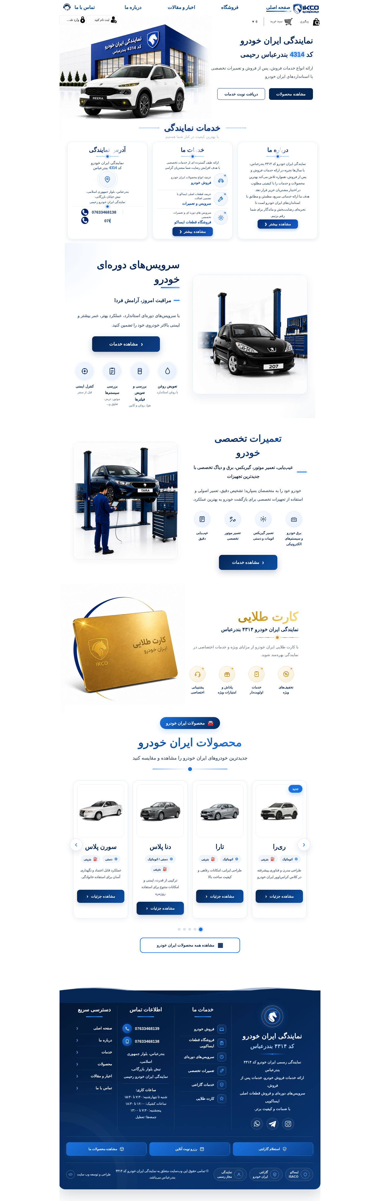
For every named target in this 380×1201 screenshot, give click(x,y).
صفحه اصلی (278, 7)
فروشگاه (229, 7)
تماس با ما (85, 7)
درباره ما (133, 7)
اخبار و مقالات (181, 7)
